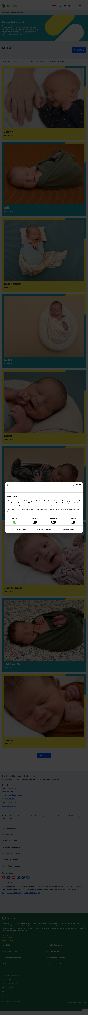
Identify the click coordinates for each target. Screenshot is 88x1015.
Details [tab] (44, 490)
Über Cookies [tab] (70, 490)
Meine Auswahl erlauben (44, 529)
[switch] (34, 522)
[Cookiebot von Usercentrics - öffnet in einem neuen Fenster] (73, 485)
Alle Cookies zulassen (69, 529)
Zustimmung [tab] (18, 490)
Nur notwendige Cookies (18, 529)
